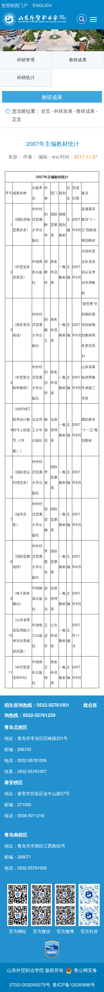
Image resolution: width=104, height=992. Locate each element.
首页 (45, 111)
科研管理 (26, 60)
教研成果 (78, 60)
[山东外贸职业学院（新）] (34, 18)
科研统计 (26, 77)
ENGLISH (42, 5)
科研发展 (63, 111)
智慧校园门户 (14, 5)
